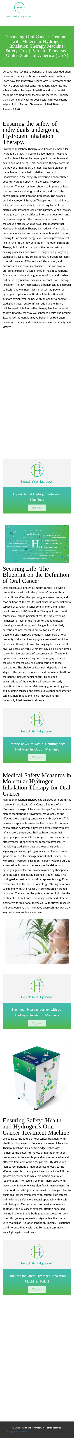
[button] (37, 508)
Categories (12, 1431)
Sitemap (24, 1431)
